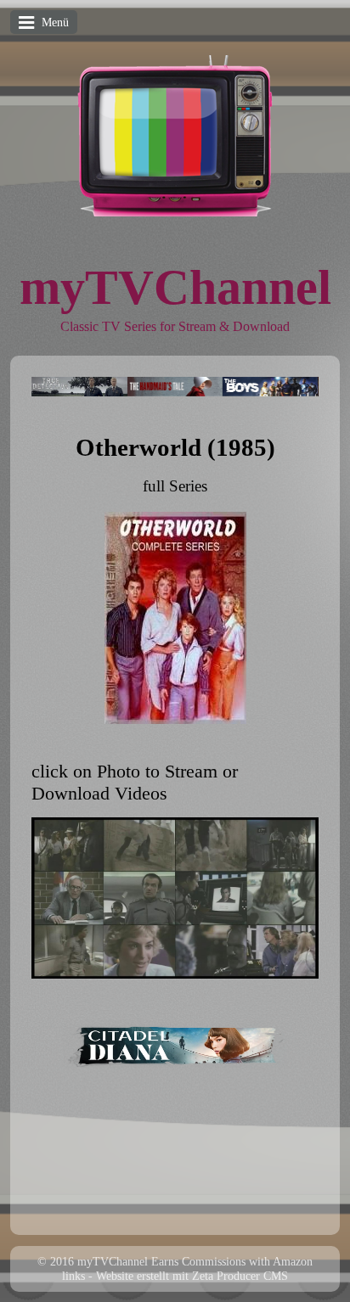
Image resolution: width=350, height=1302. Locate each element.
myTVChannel (175, 287)
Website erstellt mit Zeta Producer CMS (192, 1275)
